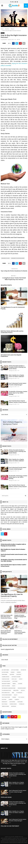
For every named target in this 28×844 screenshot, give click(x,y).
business (19, 672)
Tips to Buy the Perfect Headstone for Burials (14, 271)
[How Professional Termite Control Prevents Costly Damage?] (4, 385)
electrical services (6, 681)
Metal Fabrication (5, 692)
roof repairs (12, 701)
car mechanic (4, 674)
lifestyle (23, 690)
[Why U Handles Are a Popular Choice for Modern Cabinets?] (4, 376)
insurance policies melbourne (17, 258)
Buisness (12, 672)
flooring (20, 683)
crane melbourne (5, 679)
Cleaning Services (5, 676)
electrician (14, 681)
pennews (14, 697)
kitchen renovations (6, 690)
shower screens (13, 704)
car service (18, 674)
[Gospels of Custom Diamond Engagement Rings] (20, 609)
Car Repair (12, 674)
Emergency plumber (6, 683)
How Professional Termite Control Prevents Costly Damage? (17, 384)
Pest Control (21, 697)
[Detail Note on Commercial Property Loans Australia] (20, 625)
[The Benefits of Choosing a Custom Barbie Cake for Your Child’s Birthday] (4, 393)
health (13, 685)
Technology (21, 704)
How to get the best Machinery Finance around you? (6, 632)
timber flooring (5, 706)
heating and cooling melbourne (8, 688)
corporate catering (16, 676)
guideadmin (4, 39)
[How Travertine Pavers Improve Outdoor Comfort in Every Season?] (4, 402)
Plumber (10, 699)
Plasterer (4, 699)
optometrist (19, 692)
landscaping (15, 690)
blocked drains (5, 672)
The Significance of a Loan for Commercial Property (12, 595)
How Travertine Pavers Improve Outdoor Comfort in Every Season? (18, 401)
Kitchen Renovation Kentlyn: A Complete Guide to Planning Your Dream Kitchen (17, 367)
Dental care (14, 679)
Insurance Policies (5, 258)
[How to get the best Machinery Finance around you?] (7, 625)
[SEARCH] (25, 495)
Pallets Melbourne (6, 697)
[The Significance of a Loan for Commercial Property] (14, 584)
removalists (4, 701)
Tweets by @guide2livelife (7, 649)
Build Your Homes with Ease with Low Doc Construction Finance (12, 331)
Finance (14, 683)
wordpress (13, 706)
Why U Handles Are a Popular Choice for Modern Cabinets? (16, 375)
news (13, 692)
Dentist (20, 679)
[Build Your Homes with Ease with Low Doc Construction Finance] (7, 609)
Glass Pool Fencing (6, 685)
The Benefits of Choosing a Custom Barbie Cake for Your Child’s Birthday (18, 393)
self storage (4, 704)
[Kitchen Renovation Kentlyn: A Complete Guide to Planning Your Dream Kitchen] (4, 367)
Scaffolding (19, 701)
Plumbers (17, 699)
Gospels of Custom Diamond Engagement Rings (20, 617)
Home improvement (22, 688)
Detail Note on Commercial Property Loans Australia (19, 632)
